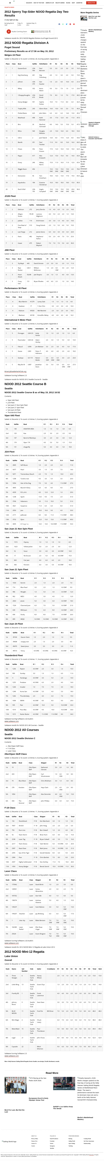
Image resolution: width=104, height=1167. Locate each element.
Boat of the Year (39, 2)
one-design (40, 1061)
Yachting (71, 1146)
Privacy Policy (34, 1138)
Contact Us (33, 1143)
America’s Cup (50, 2)
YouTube (52, 1148)
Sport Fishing (72, 1143)
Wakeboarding (87, 1143)
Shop (73, 2)
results (57, 1061)
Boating (70, 1138)
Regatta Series (60, 2)
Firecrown (91, 1154)
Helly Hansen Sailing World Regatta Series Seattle (22, 1061)
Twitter (51, 1143)
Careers (33, 1146)
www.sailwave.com (12, 721)
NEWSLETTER (91, 2)
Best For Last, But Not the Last (94, 17)
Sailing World (72, 1141)
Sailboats (29, 2)
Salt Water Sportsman (89, 1141)
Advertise (79, 2)
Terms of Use (34, 1141)
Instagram (52, 1146)
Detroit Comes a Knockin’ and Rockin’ (95, 138)
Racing (68, 2)
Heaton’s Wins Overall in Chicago (94, 124)
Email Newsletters (54, 1138)
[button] (59, 24)
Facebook (52, 1141)
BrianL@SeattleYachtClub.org (15, 371)
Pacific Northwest (50, 1061)
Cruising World (87, 1138)
